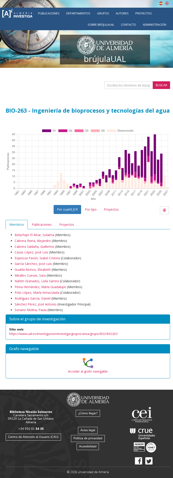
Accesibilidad (87, 446)
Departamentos (78, 13)
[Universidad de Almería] (88, 399)
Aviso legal (87, 430)
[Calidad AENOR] (145, 447)
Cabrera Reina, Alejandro (33, 241)
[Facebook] (138, 460)
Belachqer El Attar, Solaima (34, 235)
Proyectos (143, 13)
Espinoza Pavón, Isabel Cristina (37, 258)
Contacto (128, 25)
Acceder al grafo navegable (88, 371)
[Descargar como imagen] (164, 210)
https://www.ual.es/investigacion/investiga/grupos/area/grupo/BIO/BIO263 (63, 334)
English (167, 3)
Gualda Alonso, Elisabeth (33, 269)
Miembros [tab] (16, 224)
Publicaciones (48, 13)
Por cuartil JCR (67, 209)
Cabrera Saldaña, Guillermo (34, 246)
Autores (122, 13)
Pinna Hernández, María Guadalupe (40, 287)
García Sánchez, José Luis (33, 264)
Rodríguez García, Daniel (32, 298)
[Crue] (142, 433)
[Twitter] (149, 460)
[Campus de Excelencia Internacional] (142, 415)
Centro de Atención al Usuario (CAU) (33, 437)
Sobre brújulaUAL (101, 25)
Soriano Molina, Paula (31, 310)
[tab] (88, 348)
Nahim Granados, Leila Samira (37, 281)
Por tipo (91, 209)
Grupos (103, 13)
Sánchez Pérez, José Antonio (36, 304)
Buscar (161, 85)
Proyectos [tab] (66, 224)
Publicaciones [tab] (42, 224)
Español (161, 3)
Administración (154, 25)
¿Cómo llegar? (88, 413)
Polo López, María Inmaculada (37, 292)
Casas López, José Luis (31, 252)
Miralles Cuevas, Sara (30, 275)
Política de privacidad (87, 438)
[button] (88, 348)
